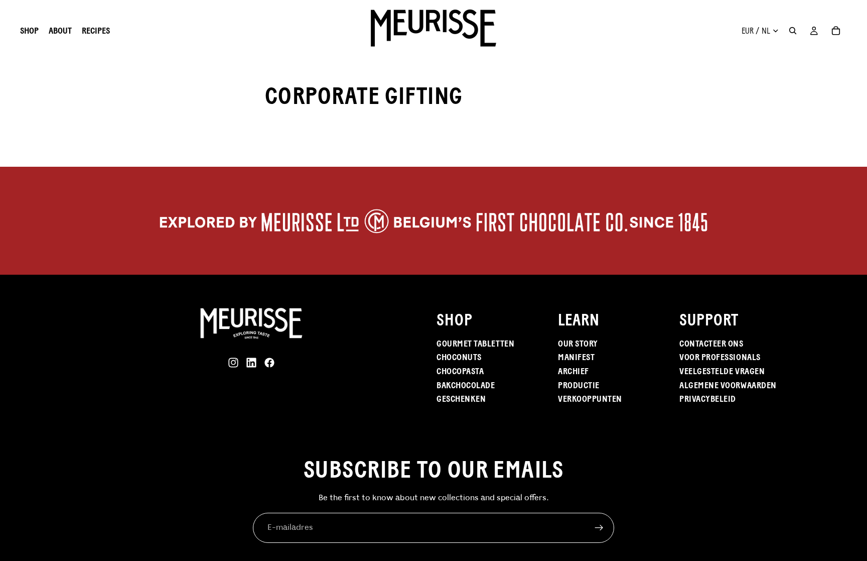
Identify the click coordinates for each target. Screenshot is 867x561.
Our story (578, 343)
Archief (573, 371)
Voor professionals (720, 357)
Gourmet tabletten (475, 343)
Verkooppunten (590, 398)
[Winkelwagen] (836, 31)
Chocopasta (460, 371)
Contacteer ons (711, 343)
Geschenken (461, 398)
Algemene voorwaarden (728, 385)
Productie (579, 385)
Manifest (576, 357)
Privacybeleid (707, 398)
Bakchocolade (466, 385)
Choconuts (459, 357)
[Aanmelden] (599, 527)
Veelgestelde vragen (722, 371)
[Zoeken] (793, 31)
